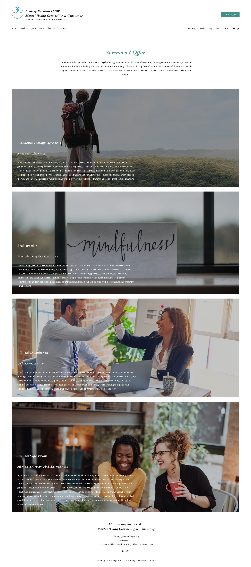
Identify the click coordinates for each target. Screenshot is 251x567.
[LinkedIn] (233, 28)
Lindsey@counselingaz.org (200, 28)
